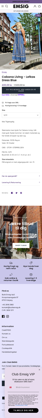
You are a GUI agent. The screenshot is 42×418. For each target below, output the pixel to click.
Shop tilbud (20, 245)
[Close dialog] (39, 369)
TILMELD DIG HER (23, 410)
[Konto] (34, 6)
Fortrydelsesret (8, 345)
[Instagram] (7, 316)
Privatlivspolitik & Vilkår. (21, 405)
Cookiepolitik (7, 348)
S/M (5, 115)
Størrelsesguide (8, 341)
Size (3, 110)
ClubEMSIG (6, 330)
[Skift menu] (2, 6)
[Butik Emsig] (21, 6)
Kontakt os (6, 334)
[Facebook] (3, 316)
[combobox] (11, 387)
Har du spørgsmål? (9, 176)
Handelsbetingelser (9, 352)
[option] (21, 41)
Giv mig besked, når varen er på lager (21, 90)
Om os (4, 337)
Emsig (4, 72)
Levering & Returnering (11, 182)
